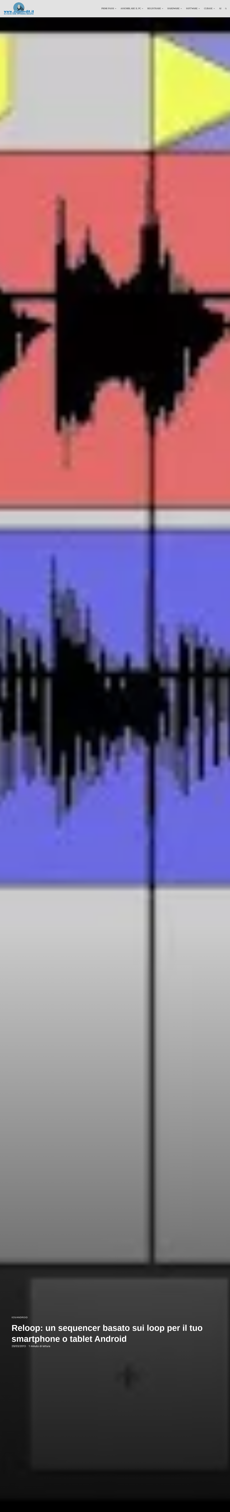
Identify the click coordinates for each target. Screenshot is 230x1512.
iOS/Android (20, 1317)
